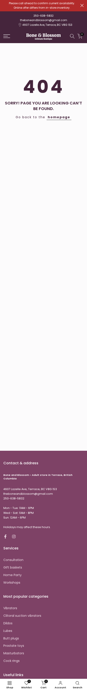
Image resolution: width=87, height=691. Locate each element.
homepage (59, 117)
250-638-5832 (43, 16)
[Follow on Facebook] (5, 536)
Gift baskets (12, 567)
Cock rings (11, 661)
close (82, 5)
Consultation (13, 560)
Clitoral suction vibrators (22, 616)
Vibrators (10, 608)
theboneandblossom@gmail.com (43, 20)
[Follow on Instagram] (14, 536)
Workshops (11, 583)
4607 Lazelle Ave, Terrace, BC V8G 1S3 (47, 25)
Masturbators (13, 653)
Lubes (7, 631)
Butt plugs (11, 638)
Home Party (12, 575)
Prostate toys (13, 646)
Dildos (7, 623)
